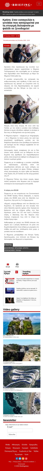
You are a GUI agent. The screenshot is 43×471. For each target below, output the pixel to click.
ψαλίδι (18, 250)
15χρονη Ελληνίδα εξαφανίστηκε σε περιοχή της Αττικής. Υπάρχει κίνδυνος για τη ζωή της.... (27, 280)
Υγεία (26, 454)
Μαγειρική (16, 448)
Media (8, 444)
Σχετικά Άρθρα (10, 273)
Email (8, 267)
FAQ (10, 461)
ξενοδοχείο (9, 250)
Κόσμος (8, 448)
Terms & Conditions (28, 461)
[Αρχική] (18, 5)
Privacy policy (17, 461)
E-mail (10, 427)
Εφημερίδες (33, 444)
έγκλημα (18, 248)
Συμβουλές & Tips (25, 451)
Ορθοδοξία (34, 448)
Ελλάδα (7, 45)
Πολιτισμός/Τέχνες (11, 451)
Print (17, 267)
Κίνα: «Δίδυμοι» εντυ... (8, 335)
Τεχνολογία (18, 454)
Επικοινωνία (21, 464)
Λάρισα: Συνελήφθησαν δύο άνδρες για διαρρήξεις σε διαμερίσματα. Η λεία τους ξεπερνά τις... (26, 300)
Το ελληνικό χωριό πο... (9, 362)
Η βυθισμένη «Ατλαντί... (9, 415)
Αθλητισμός (16, 444)
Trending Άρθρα (26, 273)
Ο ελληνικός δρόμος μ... (9, 388)
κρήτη (25, 248)
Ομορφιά (25, 448)
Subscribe (12, 434)
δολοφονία (9, 248)
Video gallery (11, 309)
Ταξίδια (36, 451)
